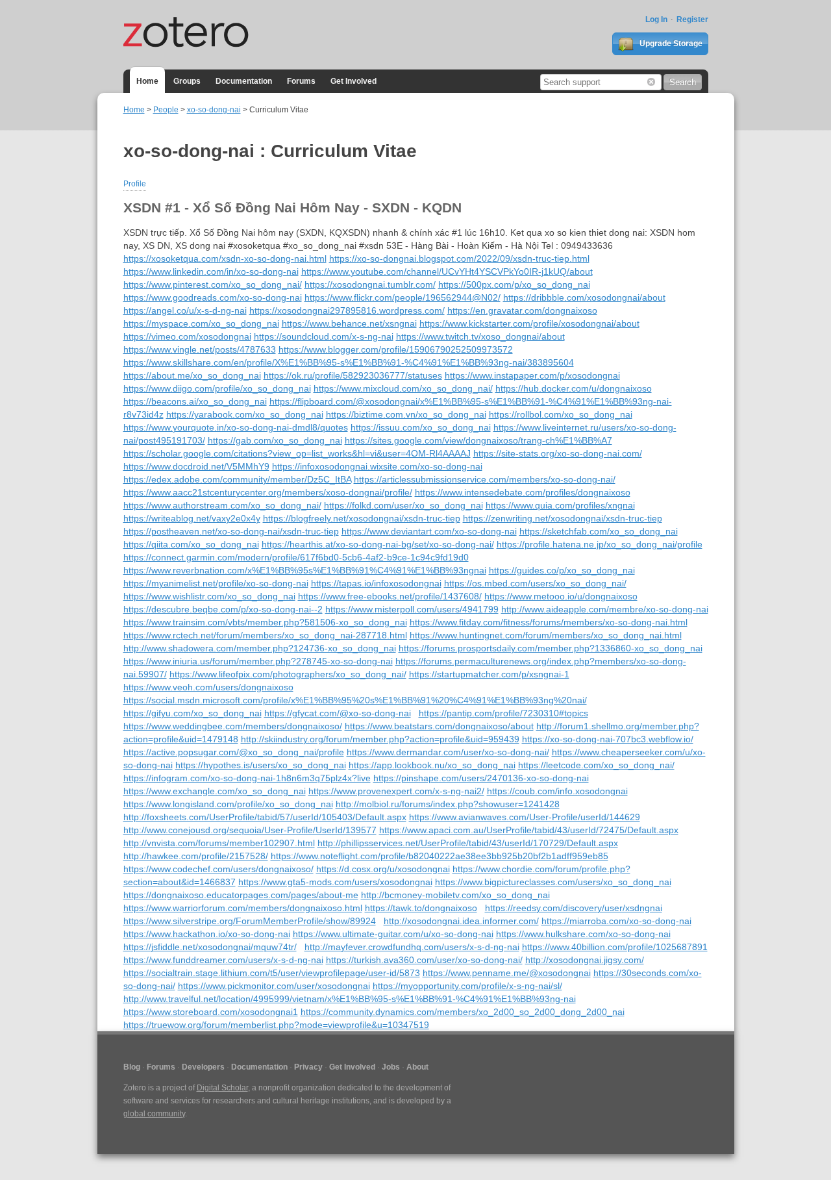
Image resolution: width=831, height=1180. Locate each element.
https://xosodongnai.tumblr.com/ (370, 284)
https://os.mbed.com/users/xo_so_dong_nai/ (535, 583)
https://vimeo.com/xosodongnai (187, 336)
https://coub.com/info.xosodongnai (557, 791)
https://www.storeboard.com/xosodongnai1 (210, 1012)
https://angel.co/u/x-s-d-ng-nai (185, 310)
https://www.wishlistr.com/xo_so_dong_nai (209, 596)
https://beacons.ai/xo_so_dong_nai (195, 401)
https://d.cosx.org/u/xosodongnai (383, 869)
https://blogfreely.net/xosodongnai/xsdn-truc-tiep (361, 518)
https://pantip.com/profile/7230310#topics (503, 713)
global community (154, 1113)
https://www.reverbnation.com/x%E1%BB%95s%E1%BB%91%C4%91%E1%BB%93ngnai (304, 570)
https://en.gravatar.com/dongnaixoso (522, 310)
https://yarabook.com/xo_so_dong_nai (244, 414)
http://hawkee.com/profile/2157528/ (195, 856)
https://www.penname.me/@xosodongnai (507, 973)
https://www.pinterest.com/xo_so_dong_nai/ (212, 284)
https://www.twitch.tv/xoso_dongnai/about (480, 336)
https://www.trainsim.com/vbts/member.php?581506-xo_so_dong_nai (265, 622)
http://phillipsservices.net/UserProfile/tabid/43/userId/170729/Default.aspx (467, 843)
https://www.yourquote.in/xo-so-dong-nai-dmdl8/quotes (235, 427)
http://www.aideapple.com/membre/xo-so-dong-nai (604, 609)
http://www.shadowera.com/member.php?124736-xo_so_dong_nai (259, 648)
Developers (203, 1067)
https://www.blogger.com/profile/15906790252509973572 (396, 349)
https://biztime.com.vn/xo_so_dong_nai (406, 414)
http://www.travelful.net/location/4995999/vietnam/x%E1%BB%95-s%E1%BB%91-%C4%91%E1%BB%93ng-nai (349, 999)
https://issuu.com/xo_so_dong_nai (421, 427)
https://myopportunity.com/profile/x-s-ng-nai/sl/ (467, 986)
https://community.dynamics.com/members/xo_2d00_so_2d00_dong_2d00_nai (463, 1012)
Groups (187, 81)
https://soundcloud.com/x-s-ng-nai (323, 336)
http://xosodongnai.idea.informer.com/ (461, 921)
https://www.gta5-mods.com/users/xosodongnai (335, 882)
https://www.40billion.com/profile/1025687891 (615, 947)
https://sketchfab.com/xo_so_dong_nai (598, 531)
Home (147, 81)
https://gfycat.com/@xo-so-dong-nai (337, 713)
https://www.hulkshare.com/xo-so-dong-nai (583, 934)
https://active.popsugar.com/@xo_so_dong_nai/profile (233, 752)
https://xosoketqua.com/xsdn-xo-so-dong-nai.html (225, 258)
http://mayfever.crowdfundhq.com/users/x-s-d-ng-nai (411, 947)
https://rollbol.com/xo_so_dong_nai (560, 414)
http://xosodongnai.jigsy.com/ (584, 960)
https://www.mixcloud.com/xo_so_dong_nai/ (403, 388)
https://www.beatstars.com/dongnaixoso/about (439, 726)
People (166, 109)
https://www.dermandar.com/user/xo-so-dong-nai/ (448, 752)
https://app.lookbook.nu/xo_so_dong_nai (432, 765)
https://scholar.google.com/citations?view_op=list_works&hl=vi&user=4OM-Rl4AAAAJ (297, 453)
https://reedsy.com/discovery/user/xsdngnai (573, 908)
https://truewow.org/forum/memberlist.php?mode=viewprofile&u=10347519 (276, 1025)
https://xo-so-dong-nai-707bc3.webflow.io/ (607, 739)
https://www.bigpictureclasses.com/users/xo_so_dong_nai (553, 882)
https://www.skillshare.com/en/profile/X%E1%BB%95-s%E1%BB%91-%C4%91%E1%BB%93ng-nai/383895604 (348, 362)
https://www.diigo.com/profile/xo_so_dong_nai (217, 388)
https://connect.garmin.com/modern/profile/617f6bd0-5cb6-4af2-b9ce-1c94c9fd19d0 (296, 557)
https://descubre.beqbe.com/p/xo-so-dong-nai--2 (223, 609)
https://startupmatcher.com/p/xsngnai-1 (489, 674)
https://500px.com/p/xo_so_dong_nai (514, 284)
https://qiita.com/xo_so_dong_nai (191, 544)
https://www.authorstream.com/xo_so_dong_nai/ (222, 505)
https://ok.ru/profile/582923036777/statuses (353, 375)
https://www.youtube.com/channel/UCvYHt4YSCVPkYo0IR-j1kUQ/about (447, 271)
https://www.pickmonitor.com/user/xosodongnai (274, 986)
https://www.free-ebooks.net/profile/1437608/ (390, 596)
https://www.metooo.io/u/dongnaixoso (561, 596)
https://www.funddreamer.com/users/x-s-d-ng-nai (223, 960)
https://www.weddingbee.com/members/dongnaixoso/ (232, 726)
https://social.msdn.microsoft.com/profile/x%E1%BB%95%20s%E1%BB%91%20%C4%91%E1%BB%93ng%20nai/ (355, 700)
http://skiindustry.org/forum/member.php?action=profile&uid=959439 (380, 739)
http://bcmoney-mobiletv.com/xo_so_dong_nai (455, 895)
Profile (134, 183)
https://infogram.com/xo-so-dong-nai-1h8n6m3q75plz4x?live (247, 778)
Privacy (308, 1067)
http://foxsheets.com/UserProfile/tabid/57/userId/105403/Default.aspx (264, 817)
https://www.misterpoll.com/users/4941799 (412, 609)
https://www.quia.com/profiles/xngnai (560, 505)
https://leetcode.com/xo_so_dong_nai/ (596, 765)
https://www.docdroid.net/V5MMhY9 (196, 466)
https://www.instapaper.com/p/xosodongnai (532, 375)
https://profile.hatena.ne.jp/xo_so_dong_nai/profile (599, 544)
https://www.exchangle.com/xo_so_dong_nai (214, 791)
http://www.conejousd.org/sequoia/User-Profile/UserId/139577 (250, 830)
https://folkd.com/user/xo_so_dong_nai (403, 505)
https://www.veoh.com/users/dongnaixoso (208, 687)
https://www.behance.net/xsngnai (349, 323)
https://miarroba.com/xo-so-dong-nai (616, 921)
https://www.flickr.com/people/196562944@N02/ (402, 297)
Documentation (244, 81)
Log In (656, 19)
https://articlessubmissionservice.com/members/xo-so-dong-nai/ (484, 479)
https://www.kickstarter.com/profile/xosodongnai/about (529, 323)
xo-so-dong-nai (214, 109)
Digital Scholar (222, 1087)
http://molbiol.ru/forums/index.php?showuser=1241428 (448, 804)
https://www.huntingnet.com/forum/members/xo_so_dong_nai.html (546, 635)
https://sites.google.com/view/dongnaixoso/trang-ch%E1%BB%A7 (478, 440)
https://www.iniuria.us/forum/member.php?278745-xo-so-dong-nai (258, 661)
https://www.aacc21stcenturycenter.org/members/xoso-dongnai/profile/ (267, 492)
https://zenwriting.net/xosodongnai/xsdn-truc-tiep (562, 518)
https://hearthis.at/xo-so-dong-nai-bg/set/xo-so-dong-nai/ (378, 544)
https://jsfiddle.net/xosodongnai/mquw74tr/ (210, 947)
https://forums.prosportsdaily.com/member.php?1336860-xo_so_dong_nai (550, 648)
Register (692, 19)
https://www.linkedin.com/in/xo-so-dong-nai (211, 271)
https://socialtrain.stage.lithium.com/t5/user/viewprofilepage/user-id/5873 (271, 973)
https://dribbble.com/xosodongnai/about (584, 297)
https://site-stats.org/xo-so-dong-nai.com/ (557, 453)
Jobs (391, 1067)
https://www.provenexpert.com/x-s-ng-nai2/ (396, 791)
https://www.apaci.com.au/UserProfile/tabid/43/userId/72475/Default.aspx (528, 830)
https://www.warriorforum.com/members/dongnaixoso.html (242, 908)
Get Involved (353, 81)
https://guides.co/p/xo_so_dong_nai (562, 570)
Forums (301, 81)
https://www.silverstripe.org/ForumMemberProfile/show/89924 (249, 921)
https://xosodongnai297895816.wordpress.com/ (347, 310)
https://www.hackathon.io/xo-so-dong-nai (206, 934)
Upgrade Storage (670, 43)
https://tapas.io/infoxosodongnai (376, 583)
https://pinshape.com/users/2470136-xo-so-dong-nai (481, 778)
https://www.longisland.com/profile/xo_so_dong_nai (228, 804)
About (417, 1067)
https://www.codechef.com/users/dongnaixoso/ (218, 869)
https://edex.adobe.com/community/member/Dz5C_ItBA (237, 479)
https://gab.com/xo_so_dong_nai (275, 440)
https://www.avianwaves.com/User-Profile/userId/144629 (524, 817)
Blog (131, 1067)
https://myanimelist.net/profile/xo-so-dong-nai (215, 583)
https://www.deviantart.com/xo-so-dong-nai (429, 531)
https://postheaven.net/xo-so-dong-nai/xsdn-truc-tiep (231, 531)
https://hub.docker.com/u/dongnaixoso (573, 388)
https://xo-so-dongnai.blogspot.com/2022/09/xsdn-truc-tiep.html (459, 258)
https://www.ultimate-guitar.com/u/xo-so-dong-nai (393, 934)
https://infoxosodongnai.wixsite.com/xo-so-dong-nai (377, 466)
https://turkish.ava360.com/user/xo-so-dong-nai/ (424, 960)
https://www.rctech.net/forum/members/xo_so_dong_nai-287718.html (265, 635)
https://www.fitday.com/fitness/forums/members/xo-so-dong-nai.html (549, 622)
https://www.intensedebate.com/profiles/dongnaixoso (522, 492)
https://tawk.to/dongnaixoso (421, 908)
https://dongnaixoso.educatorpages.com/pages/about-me (240, 895)
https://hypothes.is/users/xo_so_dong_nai (260, 765)
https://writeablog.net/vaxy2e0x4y (191, 518)
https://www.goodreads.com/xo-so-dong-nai (212, 297)
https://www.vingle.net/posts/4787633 (199, 349)
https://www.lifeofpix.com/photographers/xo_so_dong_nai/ (287, 674)
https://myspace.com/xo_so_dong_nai (201, 323)
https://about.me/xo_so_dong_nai (192, 375)
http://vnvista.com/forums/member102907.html (219, 843)
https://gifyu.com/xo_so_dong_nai (192, 713)
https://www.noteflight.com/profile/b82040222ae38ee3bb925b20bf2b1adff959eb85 (439, 856)
